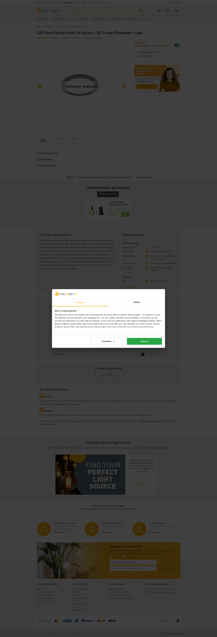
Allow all (144, 341)
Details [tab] (137, 302)
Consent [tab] (80, 302)
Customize (106, 341)
